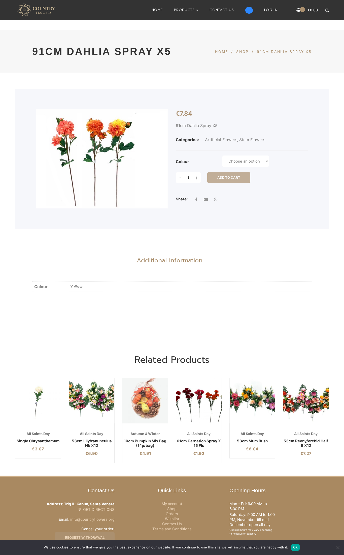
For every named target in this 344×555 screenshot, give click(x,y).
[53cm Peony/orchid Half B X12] (306, 401)
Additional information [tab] (169, 260)
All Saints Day (38, 433)
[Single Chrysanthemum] (38, 401)
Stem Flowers (252, 139)
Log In (271, 10)
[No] (337, 547)
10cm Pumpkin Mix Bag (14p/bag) (145, 443)
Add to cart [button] (137, 423)
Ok (295, 547)
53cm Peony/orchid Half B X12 (306, 443)
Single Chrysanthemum (38, 441)
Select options (30, 423)
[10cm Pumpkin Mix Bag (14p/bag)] (145, 401)
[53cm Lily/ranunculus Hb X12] (92, 401)
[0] (298, 10)
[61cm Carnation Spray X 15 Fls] (199, 401)
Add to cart (228, 177)
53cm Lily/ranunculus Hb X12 (92, 443)
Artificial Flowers (221, 139)
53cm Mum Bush (252, 441)
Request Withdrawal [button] (85, 537)
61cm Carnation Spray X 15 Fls (199, 443)
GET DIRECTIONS (98, 509)
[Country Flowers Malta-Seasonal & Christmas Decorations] (37, 10)
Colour (182, 161)
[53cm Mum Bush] (252, 401)
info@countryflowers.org (92, 519)
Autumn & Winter (145, 433)
